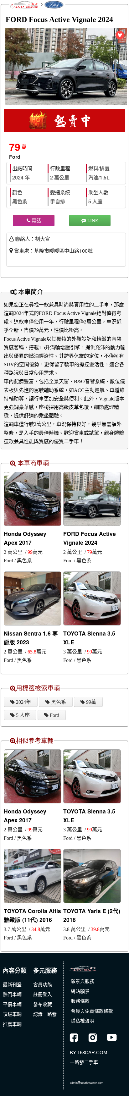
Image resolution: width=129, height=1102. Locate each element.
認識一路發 (45, 1014)
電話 (35, 220)
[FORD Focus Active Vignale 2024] (92, 498)
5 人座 (22, 715)
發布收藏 (42, 1004)
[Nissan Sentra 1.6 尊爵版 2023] (32, 597)
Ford (54, 715)
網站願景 (80, 991)
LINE (92, 220)
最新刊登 (12, 984)
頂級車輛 (12, 1014)
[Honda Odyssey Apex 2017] (32, 498)
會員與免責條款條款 (92, 1011)
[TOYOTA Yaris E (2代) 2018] (92, 875)
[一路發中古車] (83, 967)
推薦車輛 (12, 1024)
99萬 (90, 701)
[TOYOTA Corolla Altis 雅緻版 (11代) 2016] (32, 875)
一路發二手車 (84, 1062)
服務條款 (80, 1001)
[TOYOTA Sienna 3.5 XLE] (92, 597)
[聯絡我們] (92, 1072)
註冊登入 (42, 994)
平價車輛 (12, 1004)
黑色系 (58, 701)
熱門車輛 (12, 994)
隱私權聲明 (82, 1020)
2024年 (23, 701)
